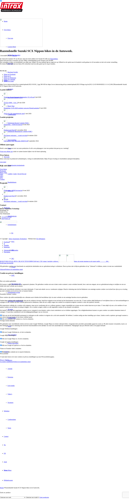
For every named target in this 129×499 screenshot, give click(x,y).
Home (2, 488)
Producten (3, 171)
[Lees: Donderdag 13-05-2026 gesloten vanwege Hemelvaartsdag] (5, 106)
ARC (1, 176)
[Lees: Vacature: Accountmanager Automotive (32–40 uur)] (5, 95)
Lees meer (3, 162)
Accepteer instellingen (6, 362)
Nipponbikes (54, 59)
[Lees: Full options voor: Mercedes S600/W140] (5, 139)
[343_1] (21, 46)
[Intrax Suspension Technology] (12, 11)
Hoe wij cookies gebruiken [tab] (8, 281)
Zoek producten (44, 497)
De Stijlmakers (40, 239)
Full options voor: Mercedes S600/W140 (16, 141)
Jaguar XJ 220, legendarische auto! (14, 113)
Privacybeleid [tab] (4, 353)
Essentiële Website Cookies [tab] (8, 294)
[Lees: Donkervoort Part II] (5, 128)
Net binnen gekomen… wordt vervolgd (15, 135)
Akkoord (2, 269)
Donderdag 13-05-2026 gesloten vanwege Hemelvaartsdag (21, 108)
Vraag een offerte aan (6, 151)
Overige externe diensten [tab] (7, 320)
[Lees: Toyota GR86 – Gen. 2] (5, 101)
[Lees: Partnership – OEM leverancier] (5, 123)
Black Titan (3, 172)
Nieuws (14, 55)
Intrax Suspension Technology (18, 239)
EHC (1, 177)
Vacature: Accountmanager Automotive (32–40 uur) (19, 97)
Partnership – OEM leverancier (13, 124)
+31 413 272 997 (6, 217)
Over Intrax (3, 169)
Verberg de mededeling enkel (14, 269)
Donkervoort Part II (9, 130)
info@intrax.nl (5, 218)
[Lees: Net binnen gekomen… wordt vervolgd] (5, 134)
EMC (1, 174)
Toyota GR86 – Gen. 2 (11, 102)
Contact (2, 179)
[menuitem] (66, 377)
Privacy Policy (4, 360)
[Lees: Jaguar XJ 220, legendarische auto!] (5, 112)
